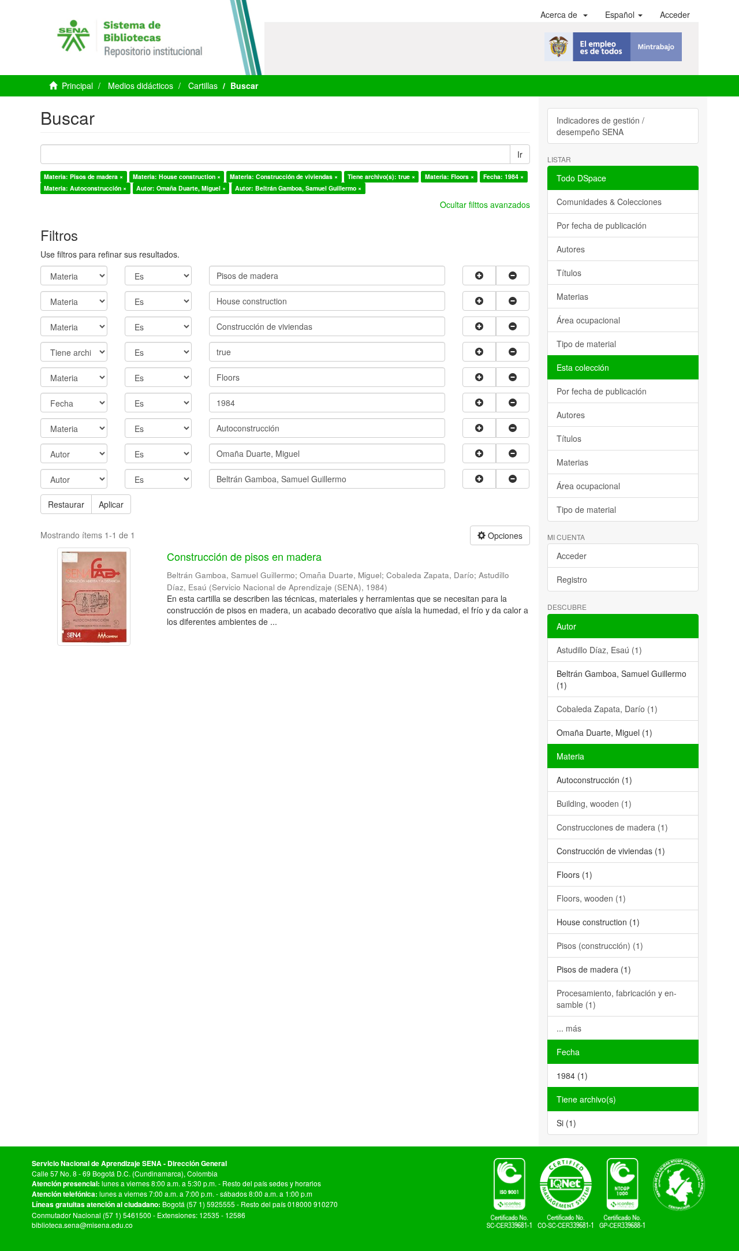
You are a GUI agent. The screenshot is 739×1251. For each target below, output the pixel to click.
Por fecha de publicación (602, 225)
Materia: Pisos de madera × (83, 176)
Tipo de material (586, 343)
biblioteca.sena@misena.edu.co (82, 1225)
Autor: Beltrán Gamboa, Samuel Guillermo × (298, 188)
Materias (572, 296)
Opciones (504, 535)
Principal (77, 85)
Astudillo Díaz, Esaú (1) (599, 650)
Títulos (569, 272)
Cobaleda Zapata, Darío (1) (607, 708)
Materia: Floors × (449, 176)
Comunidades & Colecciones (609, 201)
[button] (564, 14)
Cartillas (203, 85)
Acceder (572, 555)
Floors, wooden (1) (591, 898)
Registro (572, 579)
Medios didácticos (140, 85)
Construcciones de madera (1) (612, 827)
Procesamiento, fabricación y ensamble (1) (617, 998)
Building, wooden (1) (594, 803)
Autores (571, 249)
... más (569, 1028)
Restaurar (66, 504)
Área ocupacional (588, 320)
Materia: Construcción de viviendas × (284, 176)
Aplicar (111, 504)
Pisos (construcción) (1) (600, 945)
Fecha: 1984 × (503, 176)
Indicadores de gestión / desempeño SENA (600, 125)
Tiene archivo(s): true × (381, 176)
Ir (519, 154)
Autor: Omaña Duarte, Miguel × (181, 188)
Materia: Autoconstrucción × (85, 188)
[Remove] (512, 275)
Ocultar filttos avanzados (485, 204)
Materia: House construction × (177, 176)
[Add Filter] (479, 275)
